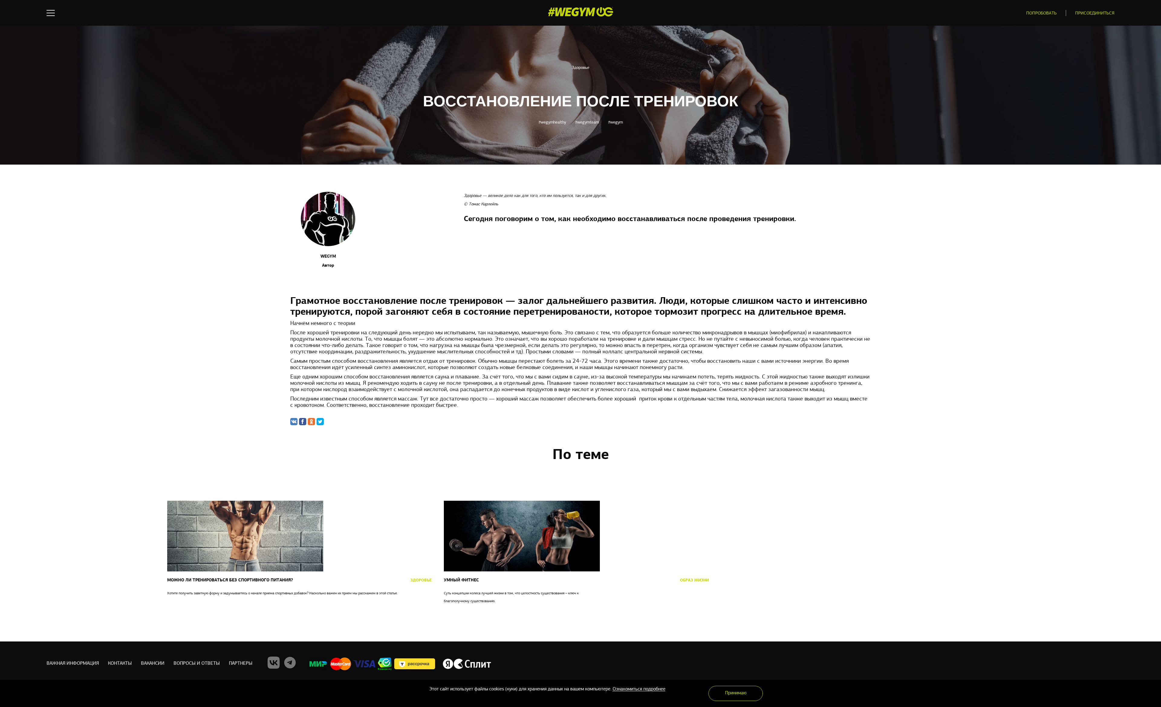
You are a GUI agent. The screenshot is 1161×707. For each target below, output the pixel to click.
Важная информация (73, 663)
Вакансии (152, 663)
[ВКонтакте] (294, 421)
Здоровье (580, 68)
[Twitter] (320, 421)
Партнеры (240, 663)
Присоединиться (1094, 13)
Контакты (120, 663)
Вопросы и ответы (197, 663)
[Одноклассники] (311, 421)
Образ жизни (694, 580)
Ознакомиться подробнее (639, 689)
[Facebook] (302, 421)
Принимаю (735, 693)
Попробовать (1041, 13)
